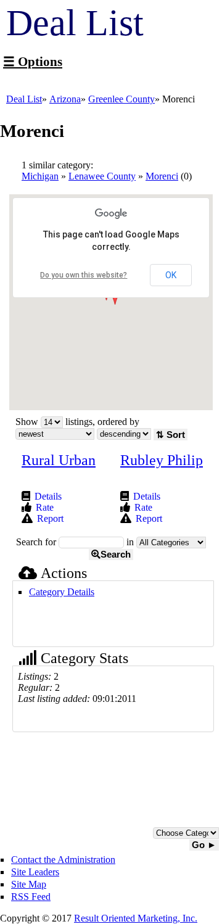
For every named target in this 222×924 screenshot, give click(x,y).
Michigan (40, 176)
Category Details (61, 592)
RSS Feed (31, 896)
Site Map (28, 884)
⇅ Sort (170, 435)
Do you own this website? (83, 275)
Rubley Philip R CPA (161, 468)
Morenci (162, 176)
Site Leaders (35, 872)
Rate (45, 507)
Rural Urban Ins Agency (59, 468)
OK (170, 275)
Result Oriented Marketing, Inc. (135, 918)
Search (116, 554)
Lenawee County (102, 176)
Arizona (65, 99)
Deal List (24, 99)
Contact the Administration (63, 859)
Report (50, 518)
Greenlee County (121, 99)
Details (48, 496)
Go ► (204, 845)
